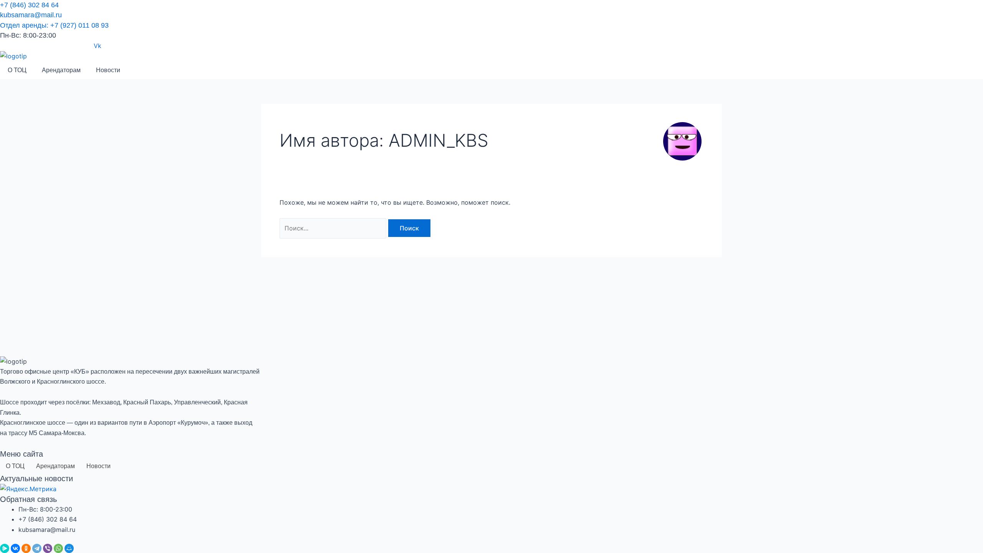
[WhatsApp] (58, 548)
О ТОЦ (17, 70)
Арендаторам (61, 70)
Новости (108, 70)
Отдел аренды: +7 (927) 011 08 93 (54, 25)
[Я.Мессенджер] (4, 548)
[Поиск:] (334, 228)
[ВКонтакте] (15, 548)
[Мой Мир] (69, 548)
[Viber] (47, 548)
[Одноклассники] (26, 548)
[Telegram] (36, 548)
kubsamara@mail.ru (31, 15)
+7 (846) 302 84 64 (29, 5)
